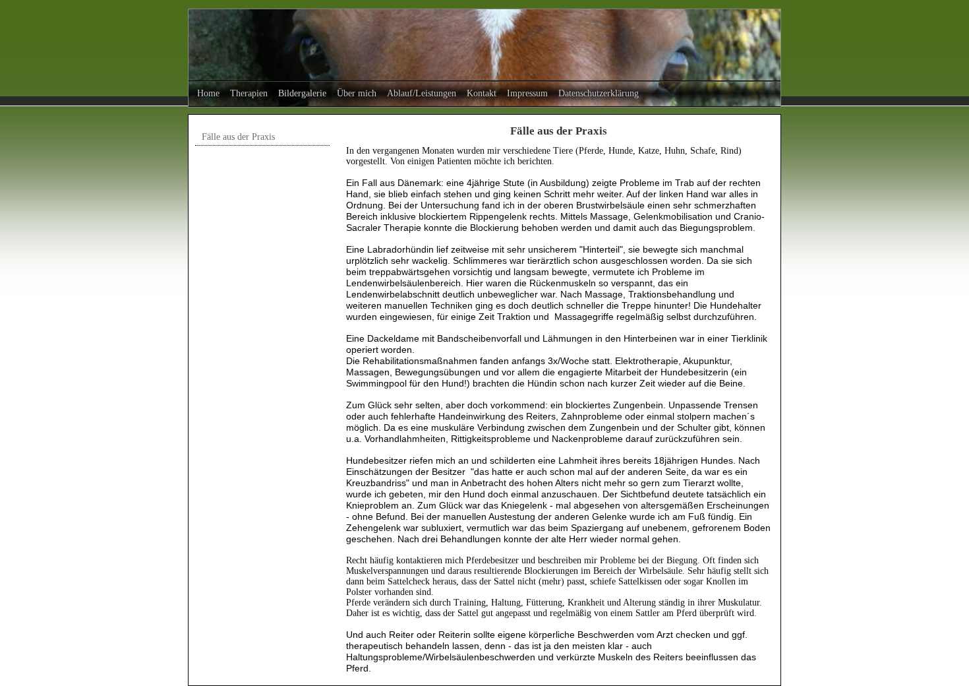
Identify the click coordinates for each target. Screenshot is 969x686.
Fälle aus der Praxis (238, 137)
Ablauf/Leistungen (421, 93)
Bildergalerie (302, 93)
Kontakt (481, 93)
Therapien (249, 93)
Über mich (356, 93)
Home (208, 93)
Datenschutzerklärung (598, 93)
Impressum (527, 93)
